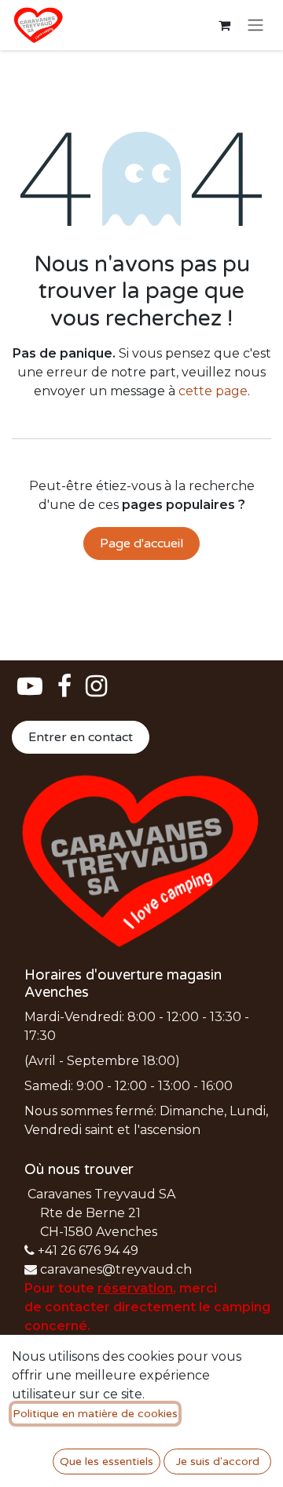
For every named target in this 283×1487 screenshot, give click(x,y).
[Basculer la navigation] (255, 25)
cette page (213, 391)
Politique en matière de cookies (95, 1413)
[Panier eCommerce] (224, 25)
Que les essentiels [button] (106, 1461)
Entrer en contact (80, 737)
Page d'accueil (141, 543)
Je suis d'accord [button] (217, 1461)
